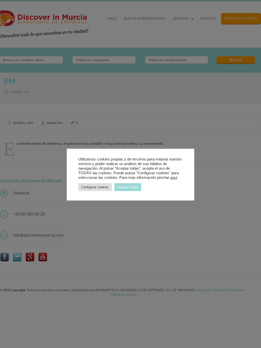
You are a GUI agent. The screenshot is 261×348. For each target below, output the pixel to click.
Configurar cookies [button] (95, 187)
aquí (173, 178)
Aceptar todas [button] (128, 187)
